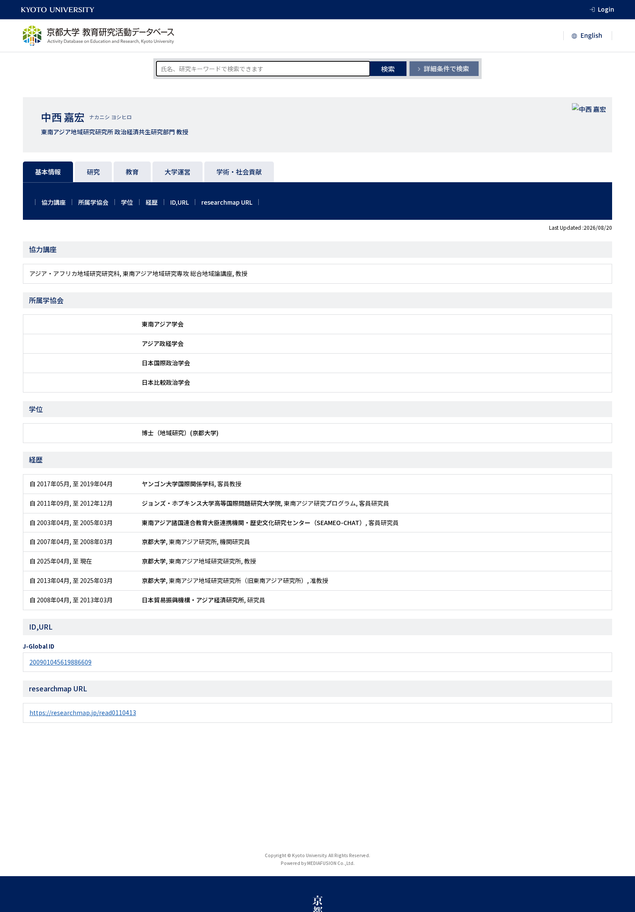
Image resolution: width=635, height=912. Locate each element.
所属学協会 (93, 202)
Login (606, 9)
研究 (93, 171)
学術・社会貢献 (239, 171)
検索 (388, 68)
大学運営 (177, 171)
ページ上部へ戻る (618, 859)
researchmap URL (226, 202)
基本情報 (48, 171)
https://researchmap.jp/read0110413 (82, 712)
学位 (127, 202)
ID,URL (179, 202)
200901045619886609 (60, 662)
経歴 (152, 202)
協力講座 (53, 202)
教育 (132, 171)
